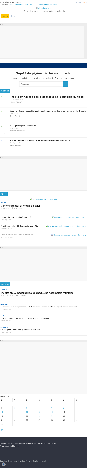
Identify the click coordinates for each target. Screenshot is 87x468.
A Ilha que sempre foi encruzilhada (23, 126)
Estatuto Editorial (6, 444)
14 (52, 412)
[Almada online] (2, 65)
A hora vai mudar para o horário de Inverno (16, 235)
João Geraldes (15, 145)
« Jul (1, 430)
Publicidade (14, 446)
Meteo (3, 202)
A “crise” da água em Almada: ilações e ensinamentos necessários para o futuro (40, 140)
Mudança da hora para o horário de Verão (16, 217)
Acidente (4, 327)
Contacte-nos (31, 444)
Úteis (3, 194)
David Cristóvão (17, 102)
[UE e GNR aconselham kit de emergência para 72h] (66, 226)
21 (52, 416)
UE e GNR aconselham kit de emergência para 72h (19, 226)
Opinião (5, 90)
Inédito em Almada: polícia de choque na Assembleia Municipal (34, 5)
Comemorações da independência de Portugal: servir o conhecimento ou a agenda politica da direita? (48, 111)
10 (2, 412)
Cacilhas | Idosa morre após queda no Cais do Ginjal (20, 329)
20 (39, 416)
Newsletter (42, 444)
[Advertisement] (42, 42)
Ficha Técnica (20, 444)
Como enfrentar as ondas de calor (20, 205)
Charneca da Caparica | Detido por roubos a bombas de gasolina (24, 318)
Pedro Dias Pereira (17, 131)
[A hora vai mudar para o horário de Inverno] (68, 235)
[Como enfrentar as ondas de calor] (43, 199)
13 (39, 412)
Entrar (13, 16)
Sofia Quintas (17, 208)
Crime (2, 316)
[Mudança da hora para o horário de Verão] (69, 217)
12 (27, 412)
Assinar (5, 16)
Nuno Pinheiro (16, 116)
